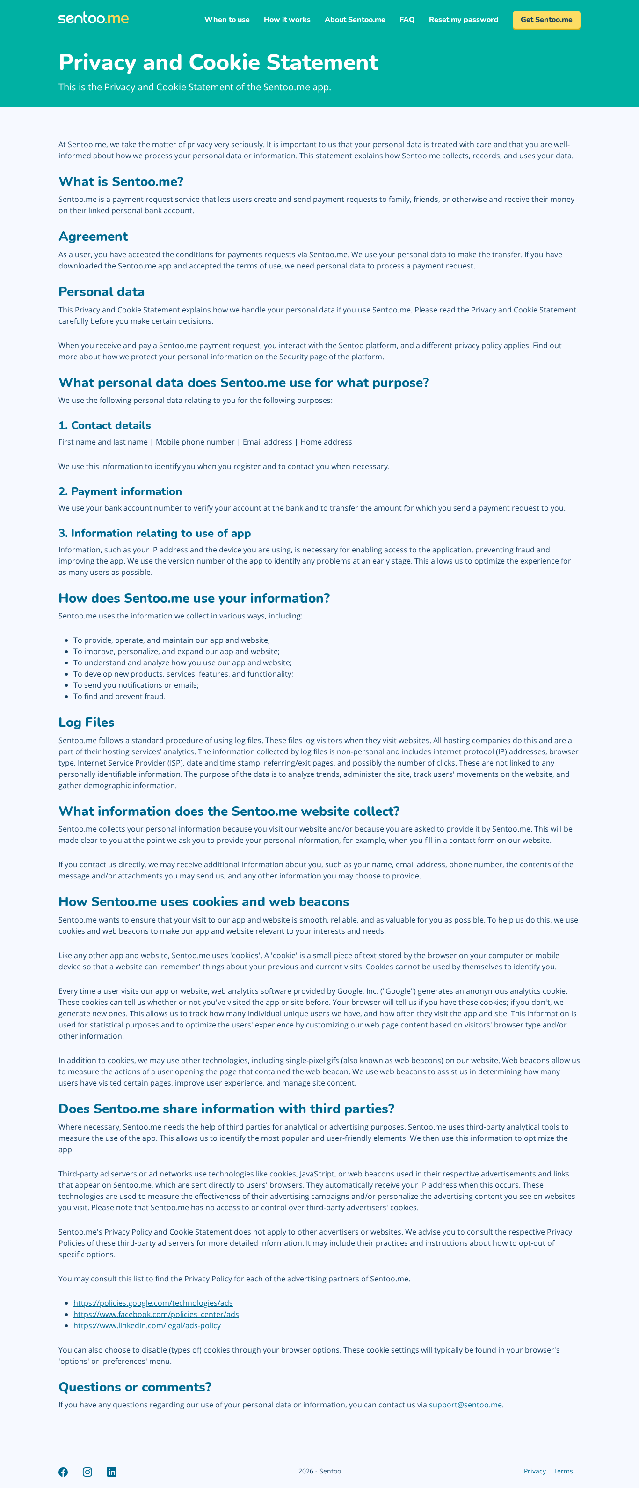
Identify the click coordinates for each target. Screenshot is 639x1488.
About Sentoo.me (355, 20)
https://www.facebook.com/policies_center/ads (156, 1314)
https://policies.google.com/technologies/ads (153, 1303)
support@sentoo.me (465, 1404)
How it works (287, 20)
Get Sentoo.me (547, 20)
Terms (563, 1470)
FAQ (407, 20)
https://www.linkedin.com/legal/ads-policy (147, 1325)
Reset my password (464, 20)
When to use (227, 20)
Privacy (535, 1470)
